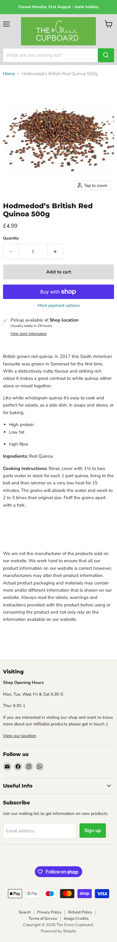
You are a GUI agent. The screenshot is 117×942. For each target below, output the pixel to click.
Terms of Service (42, 918)
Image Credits (76, 918)
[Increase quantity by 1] (55, 251)
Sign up (92, 830)
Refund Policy (80, 912)
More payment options (59, 305)
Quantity (11, 238)
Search (25, 912)
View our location (19, 736)
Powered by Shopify (58, 931)
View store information (28, 334)
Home (9, 73)
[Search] (106, 55)
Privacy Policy (49, 912)
